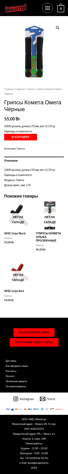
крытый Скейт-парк (34, 332)
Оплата (10, 376)
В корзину (20, 137)
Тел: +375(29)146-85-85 (34, 458)
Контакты (11, 371)
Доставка (11, 360)
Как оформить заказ (17, 365)
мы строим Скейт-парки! (34, 342)
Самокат (20, 89)
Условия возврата (16, 386)
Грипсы (31, 89)
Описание (11, 160)
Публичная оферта (16, 381)
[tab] (34, 161)
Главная (8, 89)
